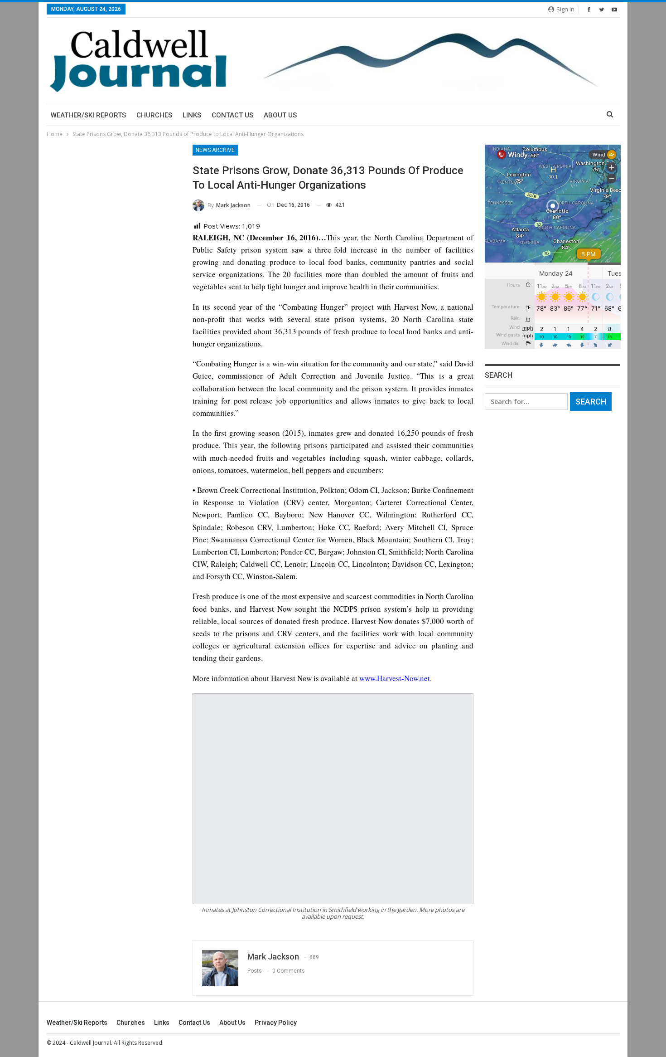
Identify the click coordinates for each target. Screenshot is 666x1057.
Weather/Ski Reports (88, 115)
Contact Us (232, 115)
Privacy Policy (276, 1022)
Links (192, 115)
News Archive (215, 150)
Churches (154, 115)
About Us (280, 115)
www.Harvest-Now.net (394, 678)
